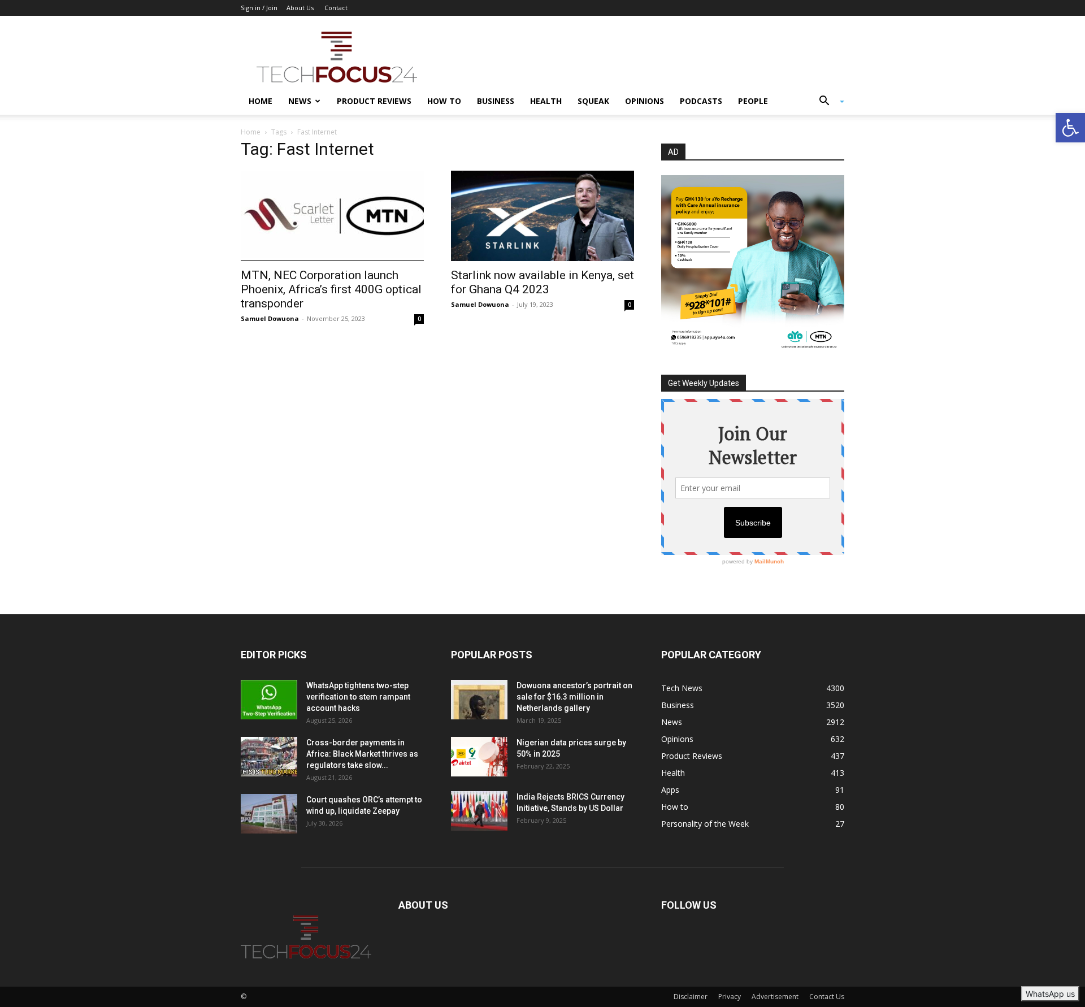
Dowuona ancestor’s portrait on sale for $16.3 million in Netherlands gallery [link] (574, 697)
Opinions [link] (644, 101)
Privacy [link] (729, 996)
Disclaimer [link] (691, 996)
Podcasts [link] (701, 101)
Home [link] (260, 101)
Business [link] (495, 101)
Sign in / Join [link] (259, 7)
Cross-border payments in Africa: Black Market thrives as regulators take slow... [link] (362, 754)
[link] (1070, 127)
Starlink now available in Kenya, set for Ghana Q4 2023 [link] (542, 282)
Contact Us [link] (826, 996)
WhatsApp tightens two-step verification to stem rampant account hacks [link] (358, 697)
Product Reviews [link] (374, 101)
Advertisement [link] (775, 996)
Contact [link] (336, 7)
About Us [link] (300, 7)
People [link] (753, 101)
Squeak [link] (593, 101)
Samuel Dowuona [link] (270, 318)
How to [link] (444, 101)
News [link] (299, 101)
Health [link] (546, 101)
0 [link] (419, 319)
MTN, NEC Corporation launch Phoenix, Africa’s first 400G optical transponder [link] (331, 289)
